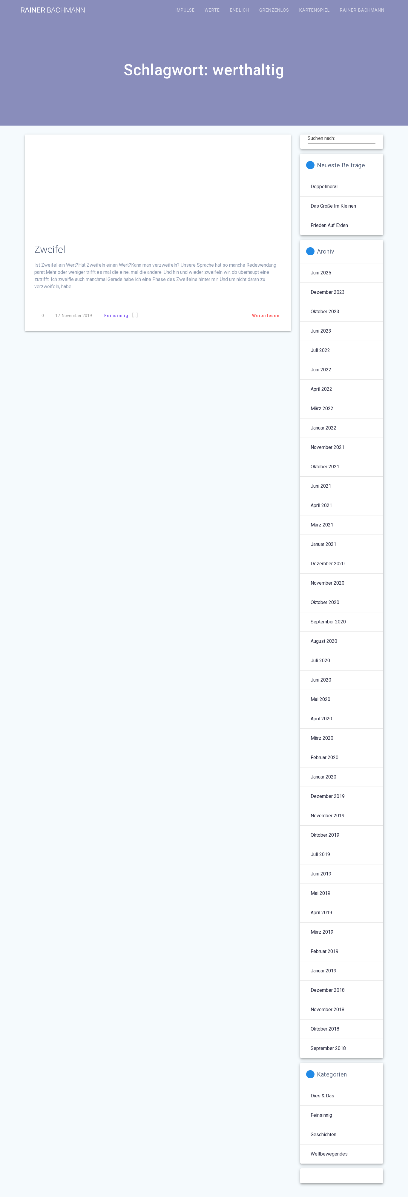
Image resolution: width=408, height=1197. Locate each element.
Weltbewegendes (329, 1154)
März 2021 (322, 525)
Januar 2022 (323, 428)
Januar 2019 (323, 971)
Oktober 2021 (325, 466)
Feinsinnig (116, 315)
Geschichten (323, 1134)
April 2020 (321, 719)
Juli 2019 (320, 854)
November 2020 (327, 583)
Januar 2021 (323, 544)
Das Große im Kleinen (333, 206)
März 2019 (322, 932)
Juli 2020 (320, 660)
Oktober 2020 (325, 602)
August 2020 (324, 641)
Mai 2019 (320, 893)
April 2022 (321, 389)
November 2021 (327, 447)
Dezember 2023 (328, 292)
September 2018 (328, 1048)
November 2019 (327, 815)
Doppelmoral (324, 186)
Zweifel (49, 249)
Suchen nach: (321, 138)
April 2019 (321, 912)
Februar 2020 (324, 757)
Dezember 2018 (328, 990)
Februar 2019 (324, 951)
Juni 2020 (321, 680)
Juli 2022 (320, 350)
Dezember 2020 (328, 563)
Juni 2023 (321, 331)
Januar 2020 (323, 777)
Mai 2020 (320, 699)
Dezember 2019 (328, 796)
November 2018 (327, 1009)
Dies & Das (322, 1096)
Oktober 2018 (325, 1029)
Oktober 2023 (325, 311)
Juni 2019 (321, 874)
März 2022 (322, 408)
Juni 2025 (321, 273)
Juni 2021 (321, 486)
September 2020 (328, 622)
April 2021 (321, 505)
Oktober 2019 (325, 835)
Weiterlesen (266, 315)
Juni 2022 (321, 370)
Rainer (52, 10)
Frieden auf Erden (329, 225)
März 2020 (322, 738)
